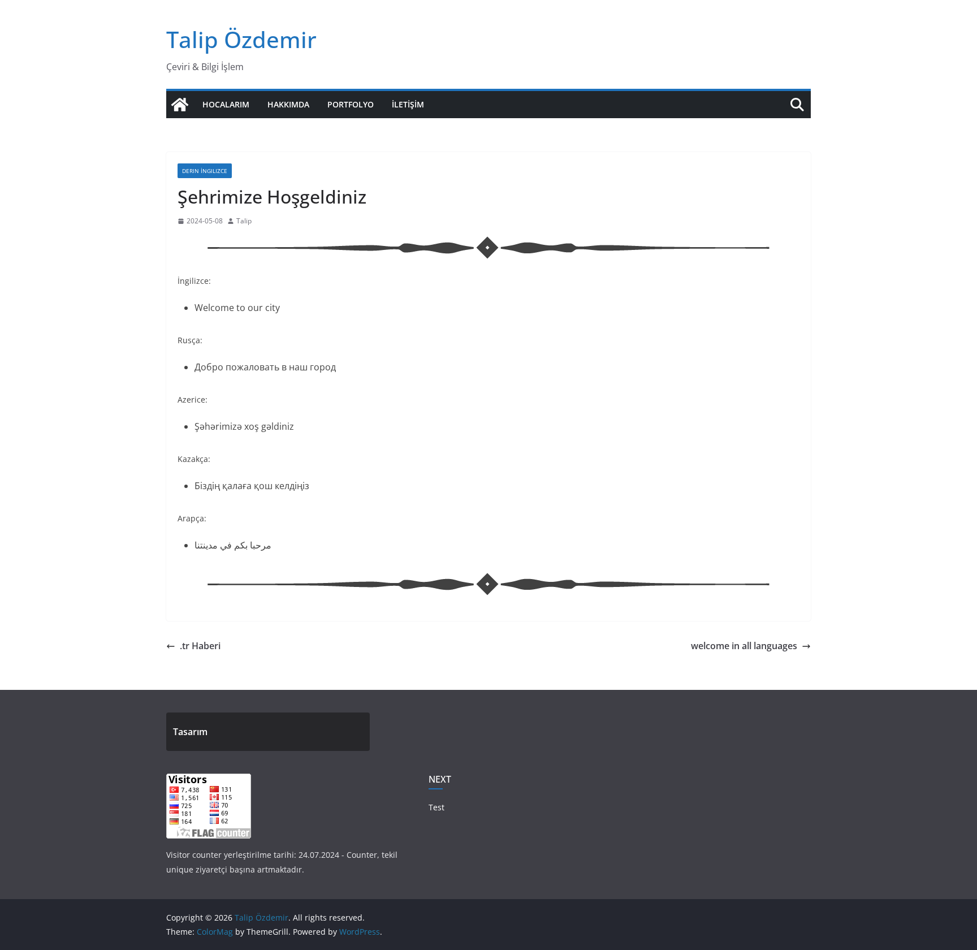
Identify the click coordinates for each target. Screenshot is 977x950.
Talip (244, 221)
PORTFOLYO (350, 104)
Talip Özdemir (241, 39)
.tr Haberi (200, 646)
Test (436, 807)
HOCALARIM (225, 104)
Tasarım (190, 732)
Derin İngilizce (204, 171)
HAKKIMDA (288, 104)
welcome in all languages (744, 646)
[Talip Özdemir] (179, 104)
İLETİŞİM (408, 104)
